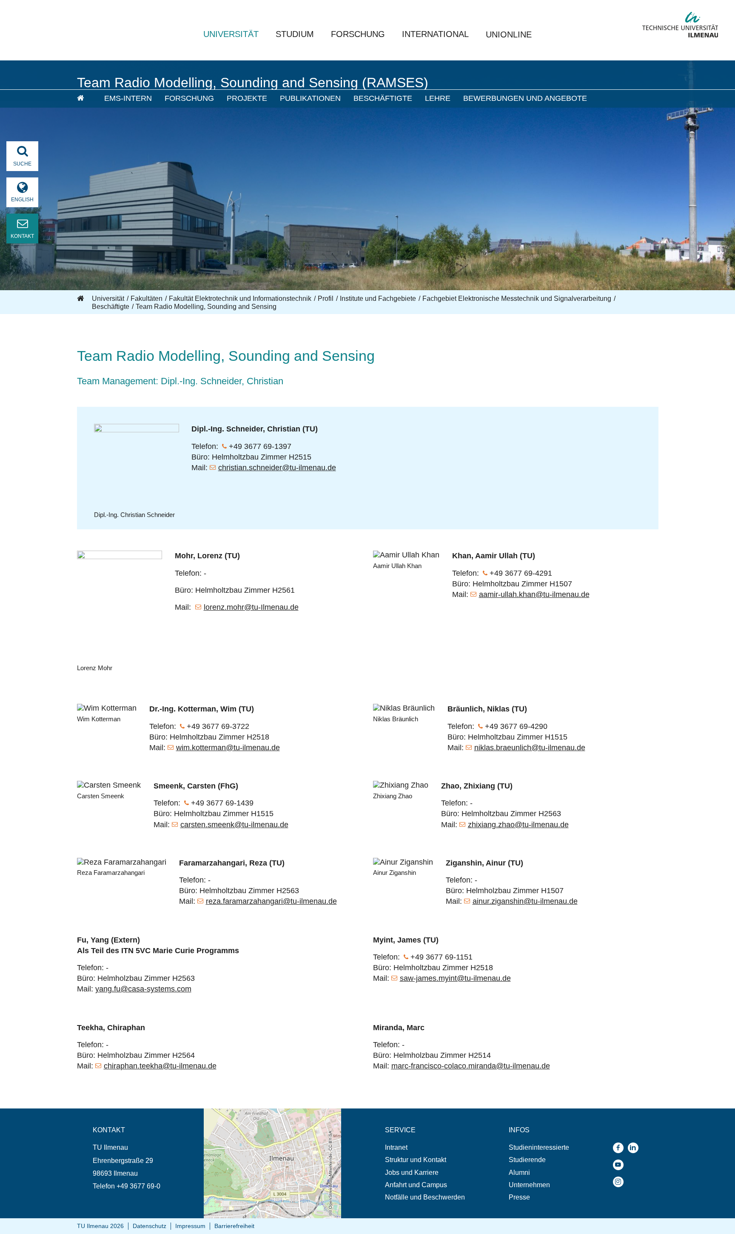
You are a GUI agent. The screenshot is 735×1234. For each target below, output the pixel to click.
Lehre (437, 98)
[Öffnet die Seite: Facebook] (620, 1148)
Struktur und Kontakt (415, 1159)
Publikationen (310, 98)
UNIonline (509, 34)
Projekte (247, 98)
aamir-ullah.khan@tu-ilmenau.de (534, 594)
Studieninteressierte (539, 1147)
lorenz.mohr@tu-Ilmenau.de (251, 607)
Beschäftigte (382, 98)
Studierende (527, 1159)
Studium (295, 34)
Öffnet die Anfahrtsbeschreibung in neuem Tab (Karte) (267, 1116)
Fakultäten (146, 298)
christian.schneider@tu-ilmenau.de (277, 467)
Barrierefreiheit (234, 1226)
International (435, 34)
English (22, 200)
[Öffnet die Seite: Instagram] (620, 1182)
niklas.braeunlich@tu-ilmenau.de (529, 747)
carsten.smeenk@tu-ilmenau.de (234, 824)
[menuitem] (84, 99)
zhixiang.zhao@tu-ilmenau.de (518, 824)
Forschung (358, 34)
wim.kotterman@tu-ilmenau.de (228, 747)
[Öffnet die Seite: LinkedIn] (635, 1148)
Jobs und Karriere (412, 1172)
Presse (519, 1197)
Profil (325, 298)
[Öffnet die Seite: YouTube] (620, 1165)
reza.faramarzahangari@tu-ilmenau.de (271, 901)
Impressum (190, 1226)
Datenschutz (149, 1226)
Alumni (519, 1172)
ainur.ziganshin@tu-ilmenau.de (525, 901)
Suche (22, 164)
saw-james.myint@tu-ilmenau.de (455, 978)
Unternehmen (529, 1184)
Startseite (81, 298)
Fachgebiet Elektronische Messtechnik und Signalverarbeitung (516, 298)
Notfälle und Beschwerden (425, 1197)
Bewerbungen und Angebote (525, 98)
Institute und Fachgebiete (378, 298)
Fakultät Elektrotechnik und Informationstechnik (240, 298)
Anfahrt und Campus (416, 1184)
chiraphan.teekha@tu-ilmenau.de (160, 1066)
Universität (231, 34)
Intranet (396, 1147)
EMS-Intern (128, 98)
